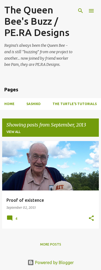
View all (13, 132)
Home (9, 104)
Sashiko (33, 104)
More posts (50, 244)
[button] (91, 218)
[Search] (80, 10)
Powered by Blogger (54, 262)
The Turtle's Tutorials (75, 104)
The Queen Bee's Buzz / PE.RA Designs (36, 21)
